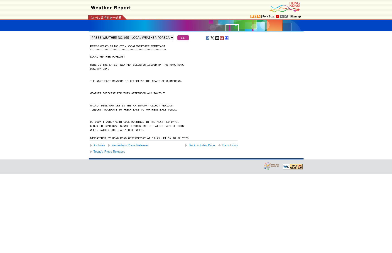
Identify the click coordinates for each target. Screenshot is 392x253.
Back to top (230, 145)
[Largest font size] (286, 16)
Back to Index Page (202, 145)
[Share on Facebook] (208, 38)
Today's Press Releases (109, 151)
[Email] (217, 38)
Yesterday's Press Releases (130, 145)
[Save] (222, 38)
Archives (99, 145)
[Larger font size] (282, 16)
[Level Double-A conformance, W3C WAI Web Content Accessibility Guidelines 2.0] (293, 167)
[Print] (227, 38)
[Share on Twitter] (213, 38)
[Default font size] (277, 16)
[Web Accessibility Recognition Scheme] (271, 166)
